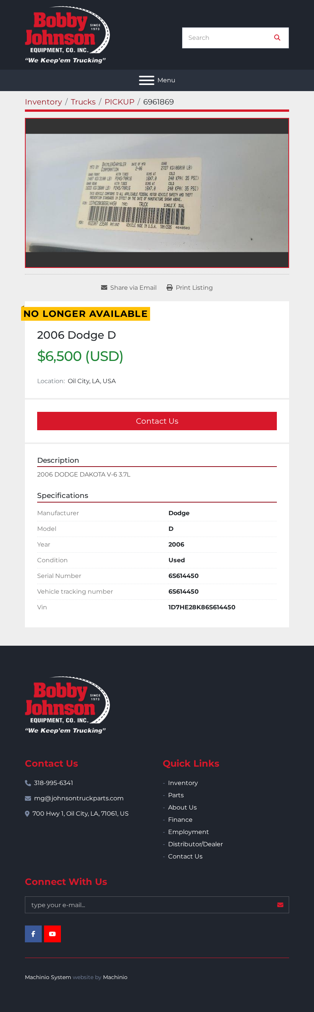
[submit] (277, 38)
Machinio (115, 977)
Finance (180, 819)
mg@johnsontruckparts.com (79, 798)
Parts (176, 795)
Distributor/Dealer (195, 844)
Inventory (183, 783)
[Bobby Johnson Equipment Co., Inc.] (67, 704)
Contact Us (157, 421)
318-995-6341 (53, 783)
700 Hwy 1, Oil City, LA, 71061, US (81, 813)
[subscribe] (280, 904)
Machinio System (48, 977)
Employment (188, 832)
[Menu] (146, 80)
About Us (182, 807)
